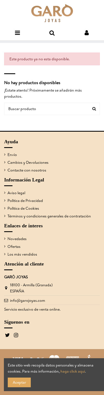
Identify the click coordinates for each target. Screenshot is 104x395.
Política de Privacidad (25, 200)
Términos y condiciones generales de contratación (49, 216)
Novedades (17, 238)
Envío (12, 154)
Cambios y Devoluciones (28, 162)
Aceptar (19, 382)
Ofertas (14, 246)
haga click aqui (72, 371)
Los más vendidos (22, 254)
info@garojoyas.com (27, 300)
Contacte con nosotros (26, 170)
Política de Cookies (23, 208)
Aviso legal (16, 193)
